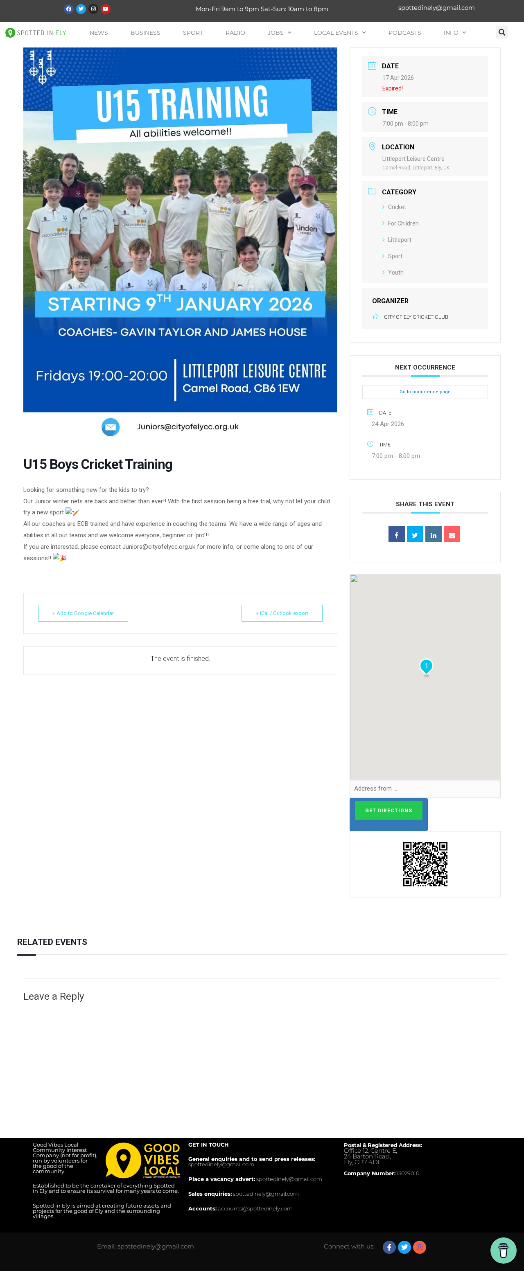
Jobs (276, 32)
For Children (403, 223)
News (99, 32)
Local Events (336, 32)
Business (145, 32)
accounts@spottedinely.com (255, 1208)
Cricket (397, 207)
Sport (193, 32)
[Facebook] (69, 9)
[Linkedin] (433, 534)
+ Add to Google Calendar (83, 613)
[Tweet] (415, 534)
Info (451, 32)
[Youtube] (106, 9)
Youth (396, 272)
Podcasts (404, 32)
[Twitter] (81, 9)
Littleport (399, 240)
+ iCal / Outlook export (282, 613)
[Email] (452, 534)
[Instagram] (93, 9)
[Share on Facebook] (396, 534)
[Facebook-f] (389, 1247)
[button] (502, 32)
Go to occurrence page (425, 391)
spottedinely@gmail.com (436, 7)
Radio (235, 32)
